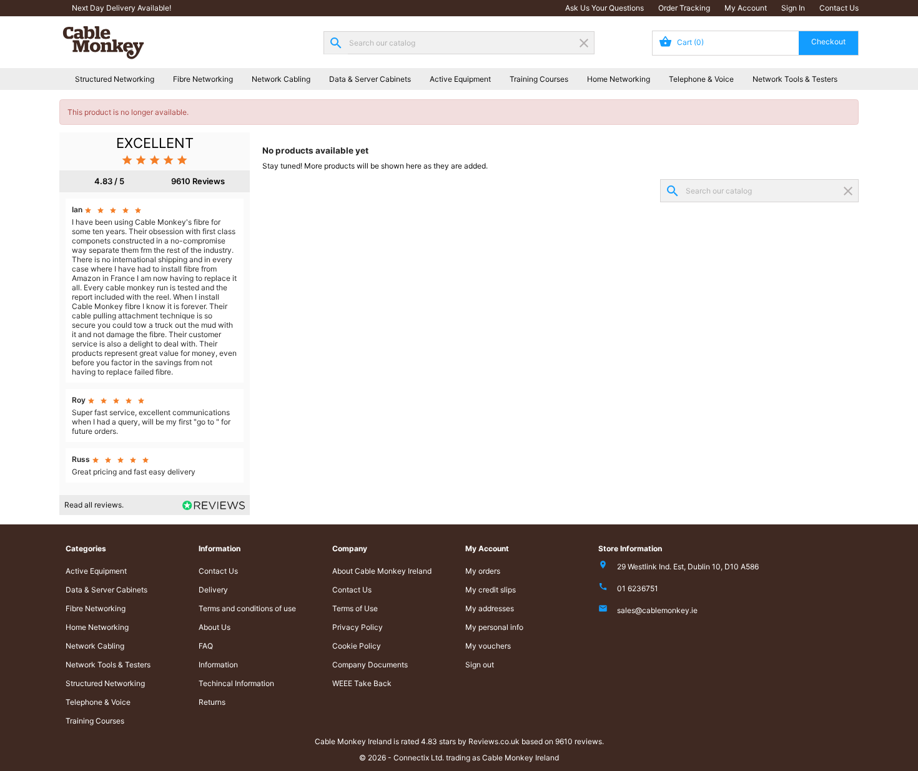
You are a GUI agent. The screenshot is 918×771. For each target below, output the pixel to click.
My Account (745, 7)
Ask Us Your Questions (604, 7)
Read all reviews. (94, 504)
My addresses (489, 608)
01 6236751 (637, 588)
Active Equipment (460, 79)
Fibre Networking (203, 79)
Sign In (793, 7)
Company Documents (370, 664)
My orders (482, 571)
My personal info (494, 627)
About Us (214, 627)
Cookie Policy (356, 646)
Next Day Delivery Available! (121, 7)
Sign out (479, 664)
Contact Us (839, 7)
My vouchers (488, 646)
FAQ (206, 646)
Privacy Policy (357, 627)
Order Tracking (684, 7)
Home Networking (618, 79)
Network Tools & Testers (795, 79)
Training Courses (539, 79)
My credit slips (490, 589)
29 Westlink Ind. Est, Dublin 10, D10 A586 (688, 566)
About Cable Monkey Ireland (382, 571)
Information (218, 664)
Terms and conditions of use (247, 608)
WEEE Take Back (362, 683)
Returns (212, 702)
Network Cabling (281, 79)
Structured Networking (114, 79)
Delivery (213, 589)
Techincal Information (236, 683)
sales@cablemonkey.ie (657, 610)
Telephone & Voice (701, 79)
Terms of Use (355, 608)
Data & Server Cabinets (370, 79)
